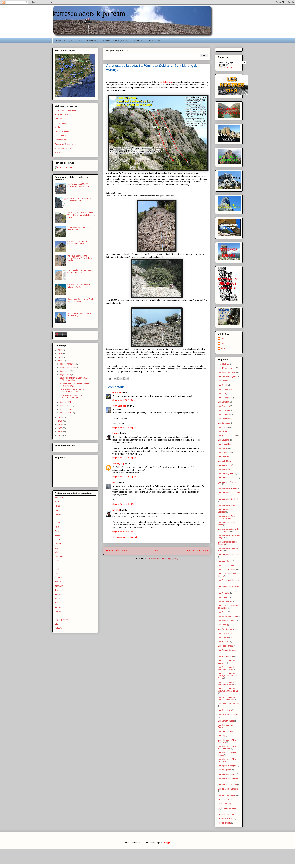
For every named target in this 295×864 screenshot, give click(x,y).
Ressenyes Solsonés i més (66, 144)
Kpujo (57, 127)
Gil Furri (58, 607)
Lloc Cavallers (224, 406)
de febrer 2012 (66, 409)
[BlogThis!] (118, 378)
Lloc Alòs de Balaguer (227, 377)
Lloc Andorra (223, 381)
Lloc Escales (223, 431)
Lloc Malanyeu (224, 452)
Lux (56, 565)
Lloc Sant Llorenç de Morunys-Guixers (226, 668)
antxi (223, 348)
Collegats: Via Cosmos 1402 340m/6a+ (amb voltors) (79, 199)
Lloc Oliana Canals (226, 565)
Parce (115, 482)
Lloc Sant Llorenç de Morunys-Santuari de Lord (229, 690)
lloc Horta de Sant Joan (227, 808)
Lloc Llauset (223, 448)
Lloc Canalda (223, 402)
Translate (228, 67)
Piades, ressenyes (64, 40)
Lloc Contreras (224, 414)
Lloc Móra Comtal (225, 561)
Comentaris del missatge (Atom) (163, 558)
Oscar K (58, 544)
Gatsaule (116, 392)
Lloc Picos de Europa (227, 620)
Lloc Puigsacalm (225, 633)
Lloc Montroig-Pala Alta (227, 478)
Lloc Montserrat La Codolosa (225, 511)
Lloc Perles (222, 612)
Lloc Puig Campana (226, 629)
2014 (60, 354)
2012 (60, 361)
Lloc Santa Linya (225, 710)
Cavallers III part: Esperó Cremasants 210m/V (77, 243)
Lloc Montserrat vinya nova (229, 555)
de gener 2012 (66, 413)
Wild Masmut (60, 152)
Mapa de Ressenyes (87, 40)
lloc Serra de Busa (225, 819)
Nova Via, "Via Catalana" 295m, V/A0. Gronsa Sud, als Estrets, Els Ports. (81, 215)
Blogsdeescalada (62, 115)
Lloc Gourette (223, 440)
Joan (57, 590)
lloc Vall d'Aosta (224, 823)
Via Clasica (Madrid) (63, 148)
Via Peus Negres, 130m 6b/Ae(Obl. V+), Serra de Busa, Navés (80, 258)
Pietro (57, 523)
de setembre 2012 (67, 368)
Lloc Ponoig (223, 625)
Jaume (58, 594)
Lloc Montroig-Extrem (227, 474)
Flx (56, 615)
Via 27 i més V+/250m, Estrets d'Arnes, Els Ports (79, 271)
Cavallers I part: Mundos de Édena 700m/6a (78, 286)
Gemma (58, 611)
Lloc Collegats (224, 410)
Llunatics (58, 573)
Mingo (57, 552)
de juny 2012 (65, 375)
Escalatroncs (60, 123)
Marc (57, 561)
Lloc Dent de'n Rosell (227, 419)
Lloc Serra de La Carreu (228, 714)
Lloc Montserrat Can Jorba (229, 493)
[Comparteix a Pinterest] (127, 378)
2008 (60, 428)
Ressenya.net (60, 140)
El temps (138, 40)
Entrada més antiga (197, 550)
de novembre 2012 (68, 364)
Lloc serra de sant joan (227, 785)
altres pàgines (154, 40)
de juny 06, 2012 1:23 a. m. (124, 531)
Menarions (59, 556)
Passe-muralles (61, 136)
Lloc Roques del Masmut (228, 650)
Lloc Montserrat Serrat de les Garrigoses (228, 530)
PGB (57, 527)
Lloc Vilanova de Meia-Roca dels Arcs (227, 747)
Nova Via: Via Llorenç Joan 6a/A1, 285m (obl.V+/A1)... (73, 379)
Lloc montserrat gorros (227, 774)
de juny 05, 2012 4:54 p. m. (124, 427)
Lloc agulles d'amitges (227, 766)
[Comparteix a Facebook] (124, 378)
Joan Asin (59, 586)
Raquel (58, 510)
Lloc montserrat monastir (228, 778)
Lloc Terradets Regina (227, 731)
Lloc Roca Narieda (225, 646)
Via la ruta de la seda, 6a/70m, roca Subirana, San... (72, 390)
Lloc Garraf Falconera (227, 436)
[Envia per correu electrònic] (115, 378)
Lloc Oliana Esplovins (227, 570)
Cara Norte (59, 119)
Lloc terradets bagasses (228, 789)
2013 (60, 357)
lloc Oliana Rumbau (226, 814)
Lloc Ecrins (222, 427)
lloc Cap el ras (224, 799)
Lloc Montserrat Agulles (227, 488)
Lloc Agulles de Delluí (227, 372)
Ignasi (57, 598)
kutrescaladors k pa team (88, 13)
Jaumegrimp (118, 463)
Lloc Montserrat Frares (227, 505)
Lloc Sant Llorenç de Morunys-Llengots (226, 683)
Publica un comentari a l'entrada (123, 537)
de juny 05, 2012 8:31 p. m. (124, 476)
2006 (60, 435)
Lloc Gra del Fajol (225, 444)
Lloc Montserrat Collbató (228, 499)
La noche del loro (62, 131)
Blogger (167, 843)
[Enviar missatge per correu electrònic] (110, 378)
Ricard (57, 506)
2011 (60, 417)
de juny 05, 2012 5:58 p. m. (124, 458)
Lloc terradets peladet (227, 795)
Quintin (58, 514)
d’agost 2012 (65, 371)
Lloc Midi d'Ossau (225, 461)
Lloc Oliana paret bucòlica (229, 580)
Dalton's (58, 628)
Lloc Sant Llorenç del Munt (229, 704)
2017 (60, 350)
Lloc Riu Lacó (223, 642)
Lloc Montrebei (224, 469)
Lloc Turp (222, 736)
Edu (56, 624)
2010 (60, 421)
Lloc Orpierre (223, 597)
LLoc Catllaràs (224, 364)
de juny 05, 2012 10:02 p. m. (125, 504)
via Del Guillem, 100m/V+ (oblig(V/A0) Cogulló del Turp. (79, 185)
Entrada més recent (116, 550)
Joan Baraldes (119, 406)
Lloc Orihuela (223, 593)
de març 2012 (66, 406)
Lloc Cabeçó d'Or (225, 389)
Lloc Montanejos (225, 465)
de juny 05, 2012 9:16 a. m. (124, 400)
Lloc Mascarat (223, 457)
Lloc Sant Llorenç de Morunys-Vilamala (226, 698)
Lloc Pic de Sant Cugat (227, 616)
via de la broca (166, 82)
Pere (57, 531)
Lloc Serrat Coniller (226, 721)
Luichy (57, 569)
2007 (60, 432)
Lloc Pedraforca (224, 601)
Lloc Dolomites (224, 423)
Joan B (58, 582)
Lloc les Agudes (224, 770)
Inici (157, 550)
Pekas (57, 535)
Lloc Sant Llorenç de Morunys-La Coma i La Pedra (227, 676)
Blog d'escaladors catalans (66, 110)
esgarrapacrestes (62, 620)
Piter (57, 518)
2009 (60, 424)
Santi (57, 502)
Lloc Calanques (224, 398)
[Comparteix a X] (121, 378)
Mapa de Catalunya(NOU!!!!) (115, 40)
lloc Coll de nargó (225, 804)
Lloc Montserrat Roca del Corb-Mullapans (228, 517)
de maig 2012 (66, 402)
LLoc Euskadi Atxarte (226, 368)
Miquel (58, 548)
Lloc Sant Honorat (225, 657)
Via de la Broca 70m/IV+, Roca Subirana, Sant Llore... (72, 396)
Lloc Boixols (223, 385)
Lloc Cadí (222, 394)
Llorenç (116, 433)
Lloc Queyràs (223, 637)
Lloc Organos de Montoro (228, 587)
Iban (57, 603)
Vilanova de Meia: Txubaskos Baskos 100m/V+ (79, 228)
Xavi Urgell (59, 497)
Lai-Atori (58, 578)
